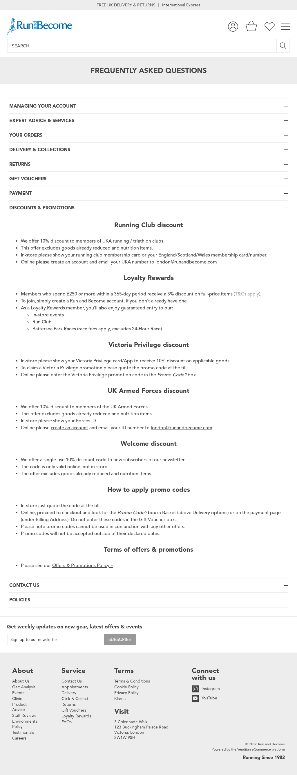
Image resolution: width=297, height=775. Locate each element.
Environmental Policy (25, 724)
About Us (21, 681)
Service (73, 670)
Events (18, 692)
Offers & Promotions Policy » (82, 566)
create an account (69, 262)
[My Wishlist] (270, 27)
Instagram (211, 688)
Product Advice (19, 707)
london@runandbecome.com (186, 262)
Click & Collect (74, 698)
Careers (19, 738)
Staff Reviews (24, 715)
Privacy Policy (126, 692)
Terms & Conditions (132, 681)
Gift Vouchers (73, 710)
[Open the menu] (285, 27)
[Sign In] (233, 27)
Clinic (17, 698)
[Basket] (251, 27)
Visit (121, 711)
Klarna (120, 698)
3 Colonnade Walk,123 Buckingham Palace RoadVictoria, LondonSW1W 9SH (141, 729)
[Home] (39, 26)
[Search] (283, 46)
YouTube (209, 698)
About (22, 670)
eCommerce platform (268, 749)
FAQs (66, 721)
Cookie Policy (126, 687)
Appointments (74, 687)
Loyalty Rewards (76, 716)
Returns (68, 704)
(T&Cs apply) (247, 294)
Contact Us (71, 681)
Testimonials (23, 732)
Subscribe (119, 639)
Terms (124, 670)
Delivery (68, 692)
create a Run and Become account (88, 301)
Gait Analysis (23, 687)
